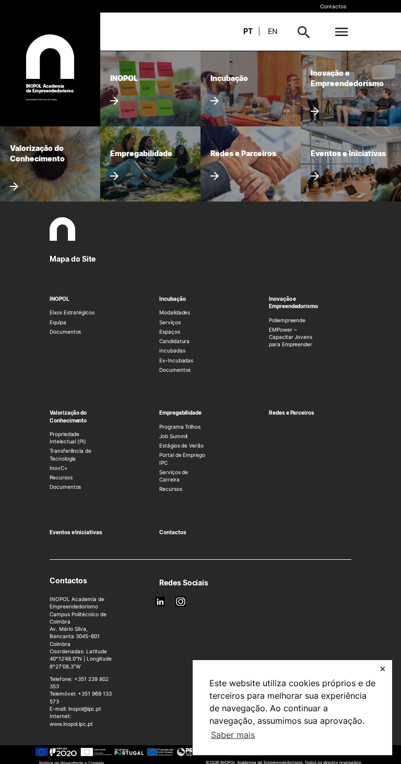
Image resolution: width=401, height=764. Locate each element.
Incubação (172, 299)
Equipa (58, 322)
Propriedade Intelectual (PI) (68, 437)
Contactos (333, 6)
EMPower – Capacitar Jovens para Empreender (290, 337)
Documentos (65, 331)
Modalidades (174, 312)
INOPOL (59, 299)
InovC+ (59, 468)
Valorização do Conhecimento (68, 416)
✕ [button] (383, 668)
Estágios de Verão (181, 445)
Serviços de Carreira (173, 476)
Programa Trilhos (179, 427)
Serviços (170, 322)
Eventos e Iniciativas (76, 532)
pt (248, 31)
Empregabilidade (180, 412)
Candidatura (174, 341)
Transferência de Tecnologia (70, 454)
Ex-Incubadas (176, 360)
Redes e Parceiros (291, 412)
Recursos (61, 477)
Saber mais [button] (233, 735)
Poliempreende (287, 320)
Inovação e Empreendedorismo (293, 302)
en (273, 31)
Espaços (169, 331)
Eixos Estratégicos (72, 312)
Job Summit (173, 436)
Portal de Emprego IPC (182, 458)
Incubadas (172, 350)
